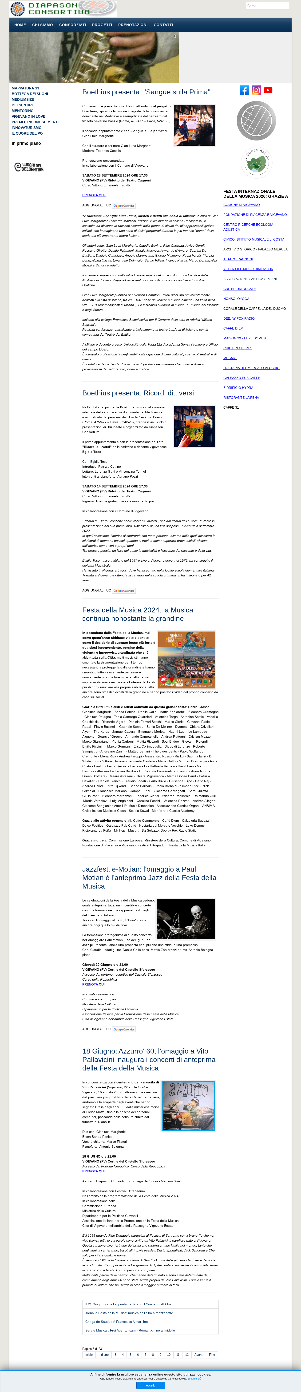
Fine (212, 1354)
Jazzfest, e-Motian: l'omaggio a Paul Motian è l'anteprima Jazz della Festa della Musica (149, 877)
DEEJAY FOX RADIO (239, 318)
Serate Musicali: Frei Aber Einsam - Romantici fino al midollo (130, 1330)
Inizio (89, 1354)
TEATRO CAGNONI (238, 259)
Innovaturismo (27, 128)
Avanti (198, 1354)
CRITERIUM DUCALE (239, 289)
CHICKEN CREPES (237, 348)
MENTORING (23, 111)
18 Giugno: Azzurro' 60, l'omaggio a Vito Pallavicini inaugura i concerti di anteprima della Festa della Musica (149, 1059)
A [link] (118, 476)
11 (177, 1354)
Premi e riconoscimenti (35, 122)
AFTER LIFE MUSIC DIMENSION (248, 269)
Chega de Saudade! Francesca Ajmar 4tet (116, 1322)
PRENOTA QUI (94, 195)
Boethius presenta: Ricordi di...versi (138, 393)
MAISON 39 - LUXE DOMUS (244, 338)
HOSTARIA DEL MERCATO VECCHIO (251, 368)
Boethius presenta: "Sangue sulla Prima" (146, 92)
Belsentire (23, 105)
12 (187, 1354)
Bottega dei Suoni (30, 94)
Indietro (104, 1354)
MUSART (230, 358)
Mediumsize (23, 99)
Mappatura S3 (25, 88)
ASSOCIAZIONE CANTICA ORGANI (250, 279)
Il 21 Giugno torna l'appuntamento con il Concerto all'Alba (128, 1304)
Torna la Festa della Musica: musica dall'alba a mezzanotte (129, 1313)
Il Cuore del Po (27, 133)
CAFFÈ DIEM (233, 328)
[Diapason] (63, 9)
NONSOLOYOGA (236, 299)
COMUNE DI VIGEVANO (241, 205)
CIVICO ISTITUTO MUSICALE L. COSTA (253, 239)
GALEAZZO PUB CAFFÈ (241, 378)
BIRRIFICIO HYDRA (238, 388)
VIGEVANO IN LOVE (28, 116)
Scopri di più (194, 1378)
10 (168, 1354)
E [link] (91, 461)
